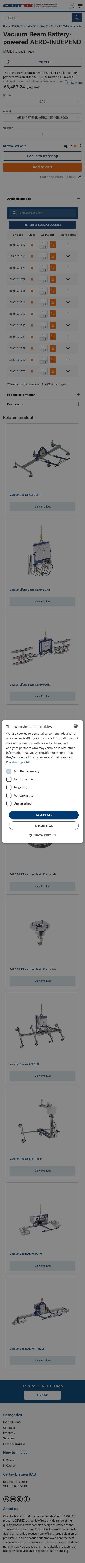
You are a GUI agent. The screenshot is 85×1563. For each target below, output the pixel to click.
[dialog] (42, 781)
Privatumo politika (18, 762)
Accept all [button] (44, 815)
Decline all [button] (44, 825)
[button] (42, 835)
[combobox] (76, 726)
